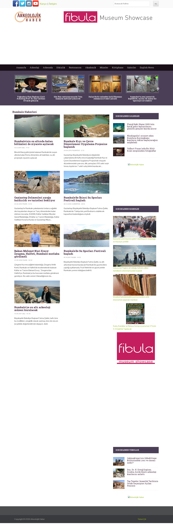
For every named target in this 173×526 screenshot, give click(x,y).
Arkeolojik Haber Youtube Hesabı (36, 3)
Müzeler (104, 67)
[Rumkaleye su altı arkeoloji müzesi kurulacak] (37, 292)
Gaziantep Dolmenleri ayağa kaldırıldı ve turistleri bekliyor (34, 199)
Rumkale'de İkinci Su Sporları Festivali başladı (83, 199)
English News (147, 67)
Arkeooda (48, 67)
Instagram (29, 3)
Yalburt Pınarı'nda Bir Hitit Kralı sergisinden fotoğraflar (141, 149)
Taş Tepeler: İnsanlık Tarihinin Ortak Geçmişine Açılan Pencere (142, 483)
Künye (43, 3)
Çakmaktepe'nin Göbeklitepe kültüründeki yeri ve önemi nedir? (142, 460)
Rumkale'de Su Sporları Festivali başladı (85, 252)
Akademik (90, 67)
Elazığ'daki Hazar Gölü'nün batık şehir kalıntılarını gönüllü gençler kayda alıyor (142, 126)
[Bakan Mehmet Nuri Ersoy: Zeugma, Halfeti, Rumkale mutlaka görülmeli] (37, 235)
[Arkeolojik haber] (28, 16)
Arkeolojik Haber (38, 519)
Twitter (22, 3)
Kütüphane (117, 67)
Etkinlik (60, 67)
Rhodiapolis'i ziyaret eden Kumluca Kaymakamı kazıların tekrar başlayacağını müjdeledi (142, 139)
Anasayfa (21, 67)
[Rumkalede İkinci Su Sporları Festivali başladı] (86, 182)
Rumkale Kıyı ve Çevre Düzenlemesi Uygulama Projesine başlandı (85, 144)
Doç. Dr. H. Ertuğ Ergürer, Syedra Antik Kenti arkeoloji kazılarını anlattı (141, 471)
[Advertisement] (86, 45)
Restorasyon (75, 67)
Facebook (16, 3)
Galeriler (131, 67)
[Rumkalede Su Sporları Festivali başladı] (86, 235)
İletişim (53, 3)
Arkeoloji (34, 67)
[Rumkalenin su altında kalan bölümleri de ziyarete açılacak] (37, 126)
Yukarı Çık (142, 519)
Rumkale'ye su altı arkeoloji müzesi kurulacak (32, 309)
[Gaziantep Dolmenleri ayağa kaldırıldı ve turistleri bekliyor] (37, 182)
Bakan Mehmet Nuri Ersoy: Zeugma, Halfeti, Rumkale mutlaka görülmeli (36, 253)
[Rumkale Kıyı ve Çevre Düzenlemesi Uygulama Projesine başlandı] (86, 126)
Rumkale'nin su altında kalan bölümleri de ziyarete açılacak (34, 143)
